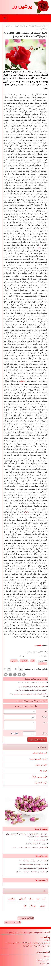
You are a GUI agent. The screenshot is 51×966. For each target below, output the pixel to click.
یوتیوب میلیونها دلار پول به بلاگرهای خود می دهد (33, 864)
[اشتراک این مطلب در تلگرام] (24, 674)
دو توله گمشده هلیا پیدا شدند (38, 840)
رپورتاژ (33, 905)
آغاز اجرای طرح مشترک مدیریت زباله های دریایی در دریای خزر (29, 847)
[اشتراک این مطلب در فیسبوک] (19, 674)
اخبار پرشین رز (24, 918)
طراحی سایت (41, 765)
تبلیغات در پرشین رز (42, 959)
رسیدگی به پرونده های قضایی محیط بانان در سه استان (31, 690)
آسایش (24, 661)
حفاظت (22, 381)
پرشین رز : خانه (12, 922)
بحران (26, 512)
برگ (31, 898)
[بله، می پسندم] (21, 669)
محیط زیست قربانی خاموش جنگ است (36, 843)
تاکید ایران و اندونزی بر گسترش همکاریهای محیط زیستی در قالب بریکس (28, 695)
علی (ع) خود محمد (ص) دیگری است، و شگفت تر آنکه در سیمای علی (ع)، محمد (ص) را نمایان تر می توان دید (26, 835)
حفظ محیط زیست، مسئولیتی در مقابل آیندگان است (32, 682)
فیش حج (43, 771)
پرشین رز (22, 6)
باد (38, 898)
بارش (42, 905)
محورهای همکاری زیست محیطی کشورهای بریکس (33, 686)
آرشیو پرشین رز (44, 963)
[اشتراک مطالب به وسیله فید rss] (6, 674)
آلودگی (22, 898)
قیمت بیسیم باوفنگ (39, 777)
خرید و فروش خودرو (38, 759)
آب (38, 248)
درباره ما (46, 956)
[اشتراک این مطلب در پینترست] (10, 674)
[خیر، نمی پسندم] (9, 669)
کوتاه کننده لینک (40, 783)
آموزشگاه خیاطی (40, 753)
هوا (25, 905)
